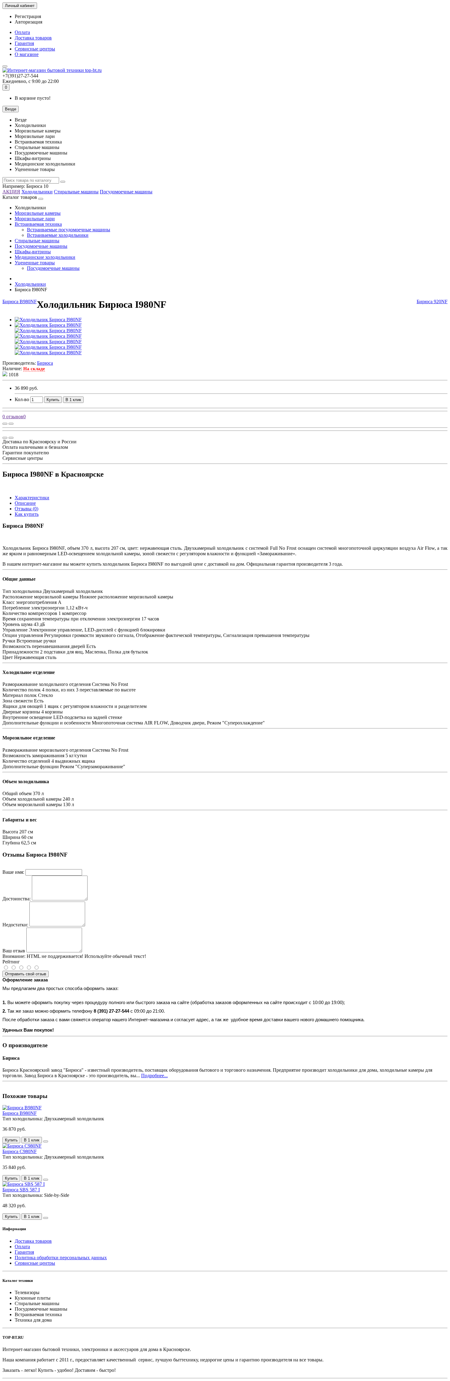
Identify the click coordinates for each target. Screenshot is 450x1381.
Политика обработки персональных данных (61, 1257)
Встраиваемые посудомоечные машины (68, 229)
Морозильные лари (35, 218)
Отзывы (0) (26, 508)
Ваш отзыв (13, 950)
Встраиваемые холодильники (57, 235)
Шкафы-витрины (33, 251)
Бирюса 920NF (432, 301)
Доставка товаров (33, 37)
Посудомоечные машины (126, 191)
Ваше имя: (13, 872)
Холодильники (37, 191)
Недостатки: (15, 924)
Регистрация (28, 16)
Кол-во (22, 399)
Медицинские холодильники (45, 257)
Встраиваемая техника (38, 224)
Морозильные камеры (38, 213)
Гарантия (24, 43)
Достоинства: (16, 898)
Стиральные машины (76, 191)
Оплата (22, 32)
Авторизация (28, 21)
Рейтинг (11, 961)
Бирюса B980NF (19, 301)
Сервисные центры (35, 48)
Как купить (27, 514)
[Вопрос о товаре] (4, 424)
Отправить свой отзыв (25, 974)
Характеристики (32, 497)
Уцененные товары (35, 262)
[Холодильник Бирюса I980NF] (48, 319)
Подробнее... (154, 1075)
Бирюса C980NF (19, 1151)
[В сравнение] (11, 424)
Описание (25, 503)
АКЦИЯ (11, 191)
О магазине (27, 54)
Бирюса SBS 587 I (21, 1189)
